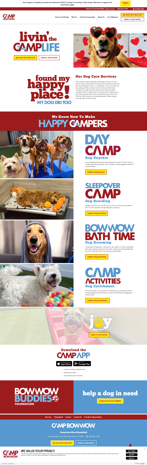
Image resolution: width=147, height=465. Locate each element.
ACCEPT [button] (131, 455)
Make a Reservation (132, 19)
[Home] (9, 17)
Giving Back (58, 417)
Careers (68, 417)
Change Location (110, 9)
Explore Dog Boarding (96, 213)
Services (48, 417)
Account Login (139, 9)
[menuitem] (62, 17)
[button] (144, 449)
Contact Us (78, 417)
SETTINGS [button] (131, 451)
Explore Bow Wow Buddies (110, 401)
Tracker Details (11, 463)
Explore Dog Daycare (96, 172)
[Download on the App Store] (64, 363)
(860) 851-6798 (122, 9)
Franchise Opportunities (93, 417)
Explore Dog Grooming (96, 257)
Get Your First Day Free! (132, 15)
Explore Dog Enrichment (97, 300)
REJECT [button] (132, 458)
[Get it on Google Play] (82, 363)
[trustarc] (142, 463)
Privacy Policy (4, 463)
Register (125, 3)
